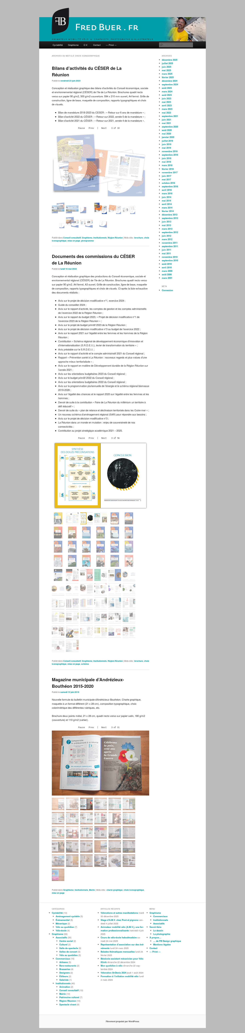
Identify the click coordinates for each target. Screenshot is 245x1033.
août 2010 (167, 263)
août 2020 (167, 130)
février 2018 (168, 168)
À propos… (155, 937)
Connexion (167, 290)
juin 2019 (166, 144)
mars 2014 (167, 207)
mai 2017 (166, 179)
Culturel (63, 944)
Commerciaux (63, 958)
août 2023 (167, 94)
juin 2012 (166, 235)
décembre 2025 (169, 59)
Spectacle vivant (67, 1004)
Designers (64, 972)
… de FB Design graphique (167, 941)
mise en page (74, 240)
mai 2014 (166, 200)
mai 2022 (166, 112)
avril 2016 (167, 189)
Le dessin (158, 930)
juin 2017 (166, 175)
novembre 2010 (170, 256)
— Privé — (111, 44)
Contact (97, 44)
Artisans (63, 962)
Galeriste (63, 979)
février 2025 (168, 77)
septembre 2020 (170, 126)
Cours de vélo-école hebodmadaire (119, 937)
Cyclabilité (58, 44)
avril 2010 (167, 267)
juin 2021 (166, 119)
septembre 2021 (170, 116)
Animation (64, 986)
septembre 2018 (170, 154)
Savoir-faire (155, 927)
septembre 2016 (170, 186)
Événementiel (63, 920)
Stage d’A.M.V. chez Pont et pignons (119, 920)
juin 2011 (166, 249)
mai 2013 (166, 225)
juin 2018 (166, 158)
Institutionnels (100, 237)
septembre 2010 (170, 260)
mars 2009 (167, 270)
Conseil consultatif (72, 237)
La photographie (161, 934)
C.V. (86, 44)
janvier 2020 (168, 137)
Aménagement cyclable (68, 916)
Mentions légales (162, 944)
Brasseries (64, 969)
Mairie (92, 889)
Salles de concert (68, 951)
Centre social (66, 941)
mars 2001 (167, 277)
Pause (81, 128)
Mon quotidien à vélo (111, 965)
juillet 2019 (167, 140)
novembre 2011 (170, 242)
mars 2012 (167, 239)
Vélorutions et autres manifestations (119, 912)
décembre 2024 (169, 80)
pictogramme (87, 240)
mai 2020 (166, 133)
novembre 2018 (170, 151)
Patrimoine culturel (69, 997)
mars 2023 (167, 108)
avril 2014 (167, 204)
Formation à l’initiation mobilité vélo (119, 976)
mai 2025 (166, 70)
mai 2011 (166, 253)
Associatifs (61, 937)
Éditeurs (63, 976)
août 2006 (167, 274)
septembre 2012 (170, 232)
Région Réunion (115, 237)
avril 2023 (167, 105)
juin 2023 (166, 98)
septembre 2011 (170, 246)
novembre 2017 (170, 172)
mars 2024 (167, 91)
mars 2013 (167, 228)
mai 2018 (166, 161)
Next (104, 128)
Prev (91, 128)
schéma (85, 663)
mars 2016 (167, 193)
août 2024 (167, 87)
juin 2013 (166, 221)
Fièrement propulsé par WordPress (122, 1021)
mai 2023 (166, 101)
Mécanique (61, 923)
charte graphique (114, 889)
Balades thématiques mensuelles (118, 951)
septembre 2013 (170, 218)
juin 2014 (166, 197)
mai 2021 (166, 123)
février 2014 (168, 211)
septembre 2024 (170, 84)
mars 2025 (167, 73)
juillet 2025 (167, 63)
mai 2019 (166, 147)
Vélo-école (61, 930)
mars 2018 (167, 165)
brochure (138, 237)
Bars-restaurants (67, 965)
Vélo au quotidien (65, 927)
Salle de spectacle (68, 948)
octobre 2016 (168, 182)
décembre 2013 (169, 214)
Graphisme (73, 44)
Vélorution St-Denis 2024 (113, 972)
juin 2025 (166, 66)
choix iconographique (134, 889)
